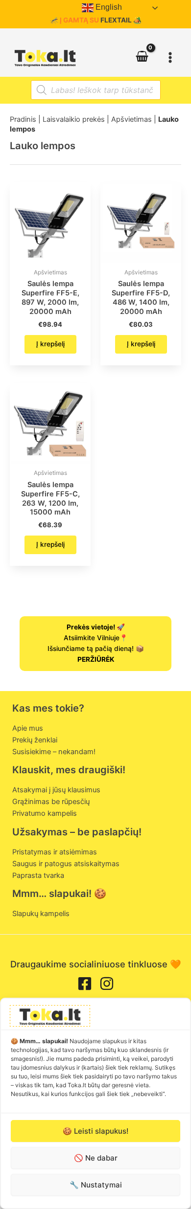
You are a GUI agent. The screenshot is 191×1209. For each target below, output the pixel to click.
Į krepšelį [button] (50, 344)
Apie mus (27, 728)
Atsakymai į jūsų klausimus (56, 789)
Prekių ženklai (34, 740)
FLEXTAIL (116, 20)
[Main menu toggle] (170, 57)
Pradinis (23, 119)
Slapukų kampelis (41, 913)
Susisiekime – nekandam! (54, 751)
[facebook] (84, 983)
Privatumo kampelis (44, 813)
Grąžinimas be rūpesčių (51, 801)
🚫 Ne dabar (96, 1158)
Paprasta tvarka (38, 875)
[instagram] (106, 983)
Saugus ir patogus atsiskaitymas (65, 863)
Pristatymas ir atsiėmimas (54, 852)
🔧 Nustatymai (96, 1184)
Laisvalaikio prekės (74, 119)
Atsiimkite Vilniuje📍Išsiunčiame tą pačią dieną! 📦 (96, 643)
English (108, 7)
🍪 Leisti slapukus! (95, 1131)
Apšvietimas (131, 119)
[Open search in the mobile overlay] (96, 90)
